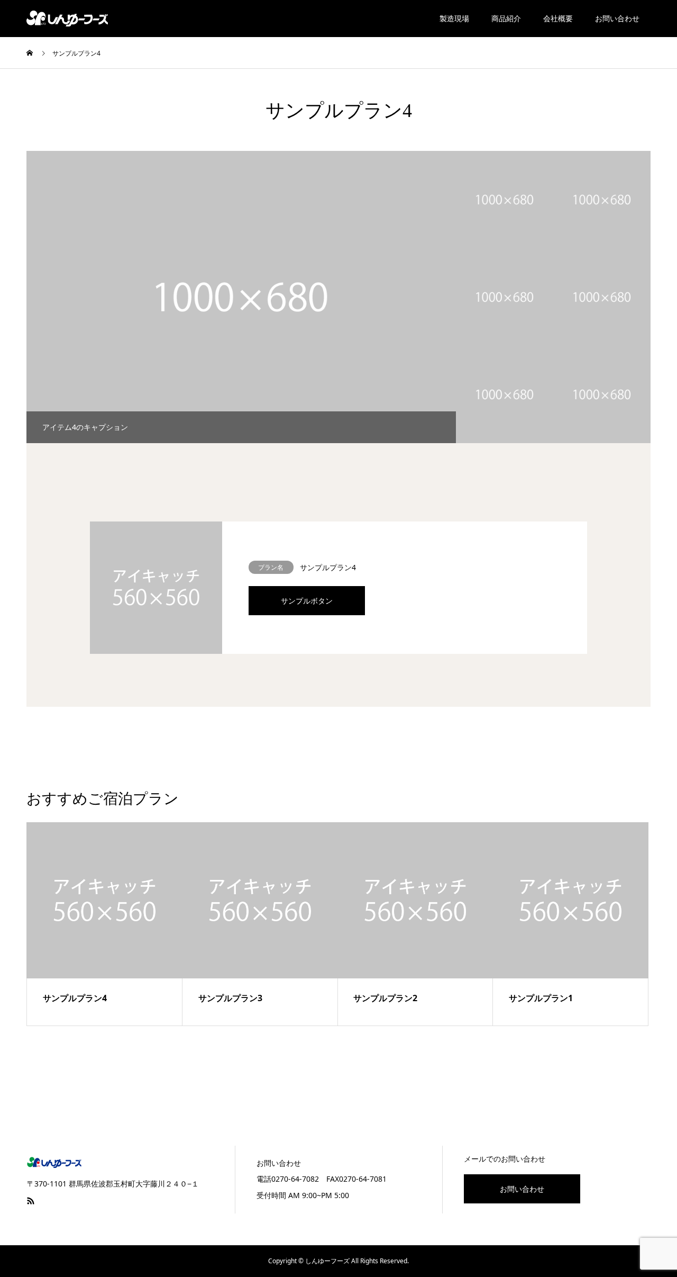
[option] (241, 297)
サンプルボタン (307, 601)
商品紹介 (506, 18)
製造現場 (454, 18)
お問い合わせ (617, 18)
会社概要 (558, 18)
